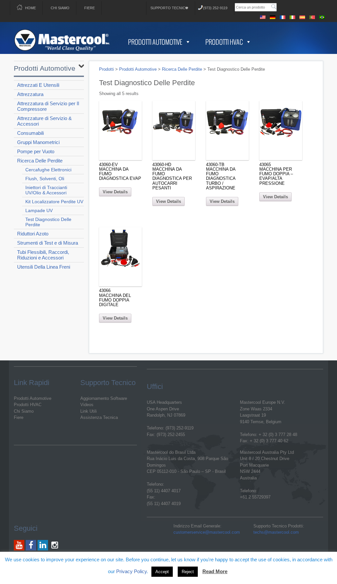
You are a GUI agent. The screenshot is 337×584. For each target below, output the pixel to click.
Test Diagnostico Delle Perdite (48, 222)
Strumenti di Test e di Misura (47, 243)
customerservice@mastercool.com (206, 532)
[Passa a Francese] (282, 16)
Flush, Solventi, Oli (44, 178)
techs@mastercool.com (276, 532)
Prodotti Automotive (155, 41)
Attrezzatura (30, 94)
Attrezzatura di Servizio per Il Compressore (48, 106)
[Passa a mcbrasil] (322, 16)
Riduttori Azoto (32, 233)
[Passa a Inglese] (263, 16)
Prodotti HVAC (224, 41)
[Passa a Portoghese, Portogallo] (312, 16)
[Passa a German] (272, 16)
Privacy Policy (131, 571)
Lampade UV (39, 210)
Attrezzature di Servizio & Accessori (44, 121)
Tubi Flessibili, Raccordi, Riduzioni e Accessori (43, 254)
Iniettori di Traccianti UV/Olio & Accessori (46, 190)
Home (30, 8)
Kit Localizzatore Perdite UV (54, 201)
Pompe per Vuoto (35, 151)
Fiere (89, 8)
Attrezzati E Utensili (38, 85)
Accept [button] (162, 571)
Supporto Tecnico (169, 8)
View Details (115, 191)
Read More (214, 571)
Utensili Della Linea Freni (43, 267)
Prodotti (106, 69)
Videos (86, 404)
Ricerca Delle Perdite (40, 160)
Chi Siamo (60, 8)
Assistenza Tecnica (99, 417)
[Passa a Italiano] (292, 16)
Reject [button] (188, 571)
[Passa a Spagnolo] (302, 16)
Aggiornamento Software (103, 398)
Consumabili (30, 133)
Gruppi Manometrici (38, 142)
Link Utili (88, 411)
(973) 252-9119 (215, 8)
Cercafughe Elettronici (48, 169)
